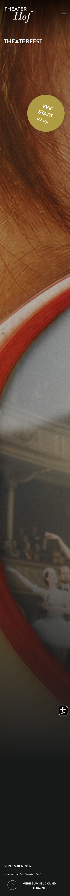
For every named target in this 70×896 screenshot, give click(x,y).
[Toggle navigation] (64, 15)
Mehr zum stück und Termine (39, 885)
